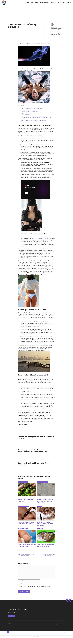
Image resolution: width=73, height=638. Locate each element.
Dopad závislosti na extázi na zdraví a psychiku (32, 108)
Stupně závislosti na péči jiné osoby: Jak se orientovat (33, 120)
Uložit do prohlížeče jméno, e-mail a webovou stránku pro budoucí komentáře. (34, 587)
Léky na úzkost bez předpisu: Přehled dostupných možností (35, 116)
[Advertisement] (36, 13)
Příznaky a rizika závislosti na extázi (29, 110)
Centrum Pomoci (34, 2)
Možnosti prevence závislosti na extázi (30, 111)
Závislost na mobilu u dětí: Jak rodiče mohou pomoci (33, 122)
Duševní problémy (44, 2)
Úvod (28, 2)
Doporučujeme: (26, 114)
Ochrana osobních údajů (59, 624)
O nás (64, 2)
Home (55, 632)
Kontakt (69, 2)
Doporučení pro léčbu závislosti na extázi (30, 113)
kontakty (11, 615)
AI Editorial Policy (36, 636)
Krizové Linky (53, 2)
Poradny (60, 2)
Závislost (28, 549)
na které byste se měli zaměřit (45, 238)
